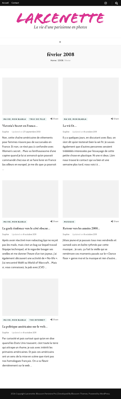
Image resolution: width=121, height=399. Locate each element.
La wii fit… (69, 125)
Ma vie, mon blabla (15, 119)
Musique (69, 222)
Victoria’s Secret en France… (20, 125)
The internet (37, 320)
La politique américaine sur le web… (25, 326)
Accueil (5, 2)
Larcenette (30, 393)
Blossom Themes (79, 393)
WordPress (105, 393)
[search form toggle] (116, 3)
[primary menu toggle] (60, 42)
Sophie (5, 131)
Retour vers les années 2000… (81, 228)
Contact (15, 2)
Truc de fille (37, 119)
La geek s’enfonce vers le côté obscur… (26, 228)
